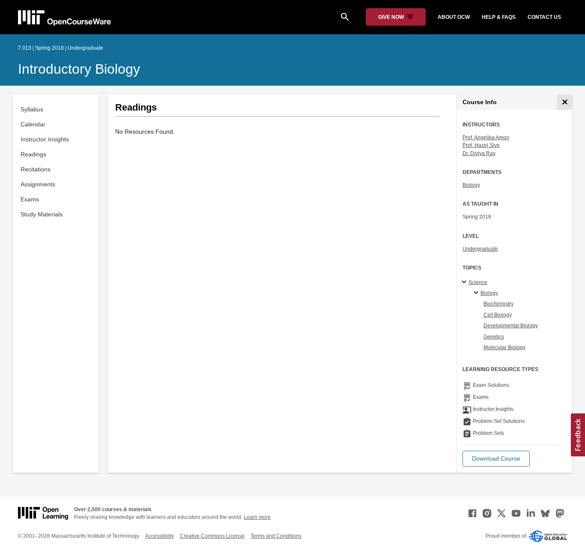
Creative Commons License (212, 536)
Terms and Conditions (276, 536)
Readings (33, 154)
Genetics (494, 337)
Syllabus (32, 109)
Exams (30, 199)
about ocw (454, 17)
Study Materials (42, 214)
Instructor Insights (45, 139)
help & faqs (499, 17)
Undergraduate (480, 249)
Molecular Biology (504, 347)
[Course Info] (564, 102)
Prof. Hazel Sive (481, 145)
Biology (471, 185)
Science (478, 282)
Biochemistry (498, 304)
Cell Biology (498, 315)
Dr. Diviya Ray (479, 153)
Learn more (257, 517)
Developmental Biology (511, 326)
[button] (496, 459)
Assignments (38, 184)
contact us (544, 17)
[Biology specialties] (477, 293)
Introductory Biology (79, 69)
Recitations (36, 169)
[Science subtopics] (465, 282)
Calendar (33, 124)
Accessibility (159, 536)
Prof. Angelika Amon (486, 138)
